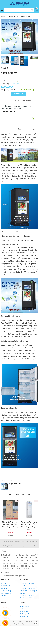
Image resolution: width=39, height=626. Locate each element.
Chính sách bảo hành (27, 595)
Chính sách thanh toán (27, 588)
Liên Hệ (3, 595)
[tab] (19, 129)
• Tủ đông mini (19, 541)
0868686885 (8, 111)
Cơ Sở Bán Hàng (6, 586)
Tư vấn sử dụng (6, 591)
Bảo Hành (4, 588)
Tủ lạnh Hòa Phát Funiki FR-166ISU (18, 101)
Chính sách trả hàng (27, 598)
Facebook (25, 606)
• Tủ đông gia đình (31, 541)
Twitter (24, 609)
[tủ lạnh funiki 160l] (4, 486)
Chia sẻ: (3, 68)
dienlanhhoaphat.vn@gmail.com (14, 575)
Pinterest (25, 616)
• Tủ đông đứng (19, 546)
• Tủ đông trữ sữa (7, 546)
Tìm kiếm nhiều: (8, 541)
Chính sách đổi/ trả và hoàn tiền (27, 584)
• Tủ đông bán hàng (31, 546)
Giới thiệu (4, 583)
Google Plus (26, 614)
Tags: (3, 101)
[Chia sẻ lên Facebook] (7, 68)
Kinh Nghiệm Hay (6, 593)
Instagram (25, 611)
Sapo (23, 624)
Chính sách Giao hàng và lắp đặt (28, 592)
